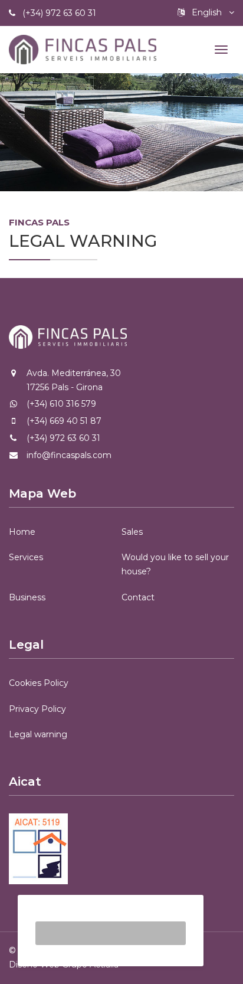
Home (22, 532)
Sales (132, 532)
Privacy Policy (37, 709)
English (206, 12)
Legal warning (38, 734)
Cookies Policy (38, 683)
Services (26, 557)
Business (27, 597)
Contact (138, 597)
